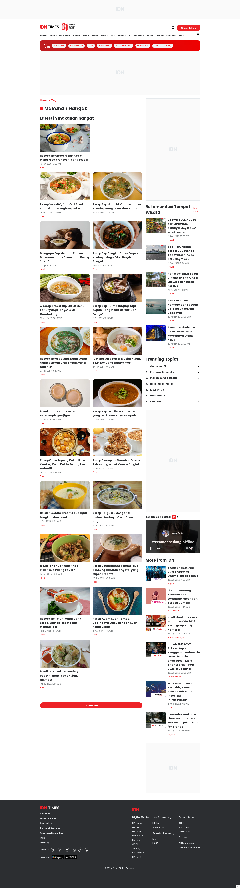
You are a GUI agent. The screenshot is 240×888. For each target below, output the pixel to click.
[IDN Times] (57, 27)
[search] (173, 28)
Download (45, 857)
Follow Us (44, 849)
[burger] (198, 34)
